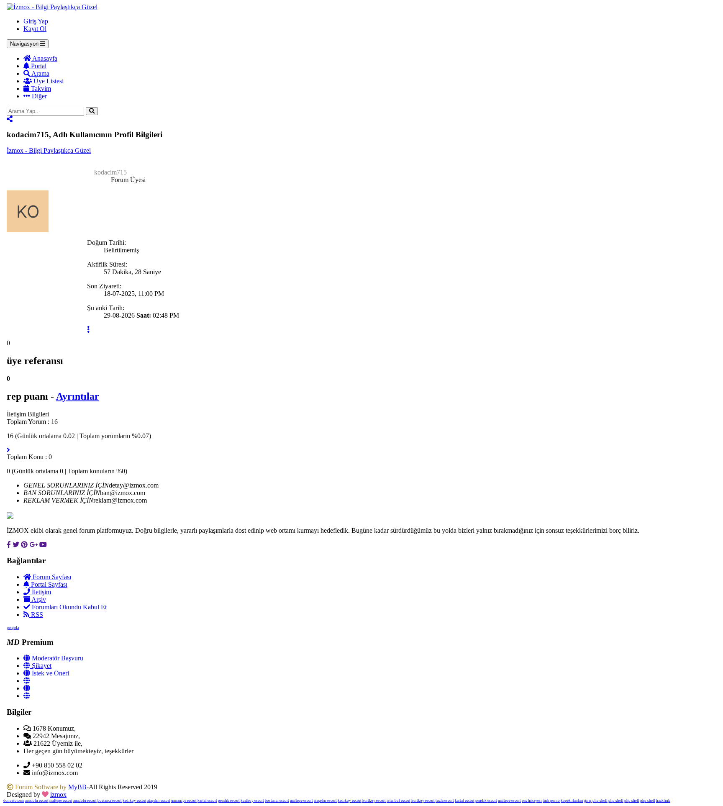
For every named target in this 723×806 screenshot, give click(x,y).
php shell (600, 800)
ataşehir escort (158, 800)
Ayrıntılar (77, 396)
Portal (37, 65)
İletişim (40, 592)
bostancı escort (109, 800)
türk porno (551, 800)
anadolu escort (37, 800)
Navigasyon (25, 44)
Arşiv (38, 599)
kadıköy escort (134, 800)
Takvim (40, 88)
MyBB (77, 787)
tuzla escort (445, 800)
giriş (588, 800)
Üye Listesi (48, 81)
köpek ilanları (572, 800)
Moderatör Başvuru (56, 658)
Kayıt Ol (34, 28)
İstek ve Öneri (49, 673)
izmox (58, 794)
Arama (39, 73)
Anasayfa (44, 58)
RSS (36, 614)
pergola (13, 627)
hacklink (663, 800)
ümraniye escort (184, 800)
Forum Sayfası (51, 576)
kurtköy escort (252, 800)
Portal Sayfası (48, 584)
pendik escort (229, 800)
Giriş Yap (35, 21)
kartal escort (207, 800)
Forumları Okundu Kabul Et (68, 607)
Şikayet (40, 665)
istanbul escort (398, 800)
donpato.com (13, 800)
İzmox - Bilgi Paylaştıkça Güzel (49, 150)
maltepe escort (60, 800)
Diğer (38, 96)
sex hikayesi (532, 800)
